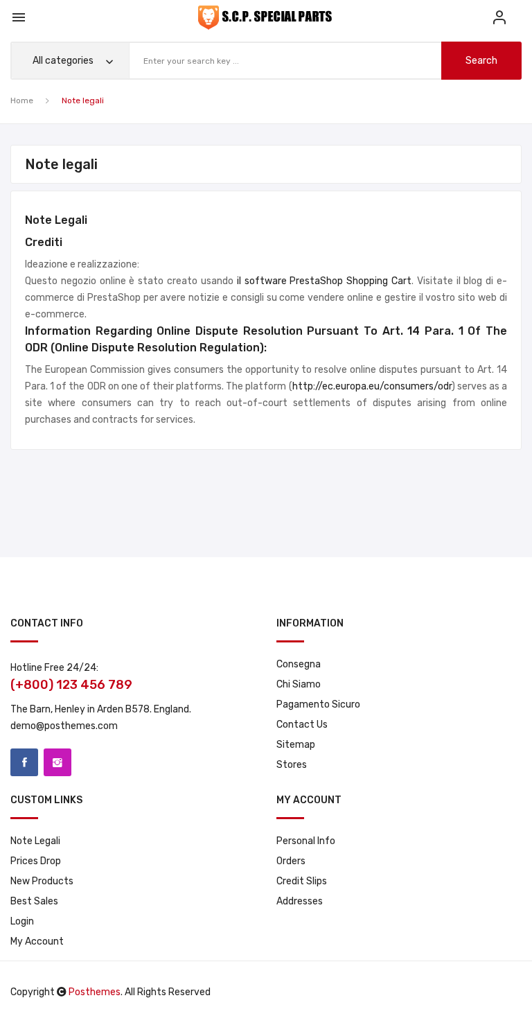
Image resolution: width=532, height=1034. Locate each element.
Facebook (24, 762)
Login (22, 921)
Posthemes (95, 992)
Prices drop (35, 861)
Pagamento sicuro (318, 704)
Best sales (34, 901)
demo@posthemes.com (64, 726)
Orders (290, 861)
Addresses (299, 901)
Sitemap (295, 745)
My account (37, 941)
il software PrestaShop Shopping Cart (324, 281)
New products (41, 881)
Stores (291, 765)
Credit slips (301, 881)
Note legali (35, 841)
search (481, 61)
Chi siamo (298, 684)
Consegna (298, 664)
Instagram (57, 762)
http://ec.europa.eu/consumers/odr (372, 386)
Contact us (302, 724)
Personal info (305, 841)
